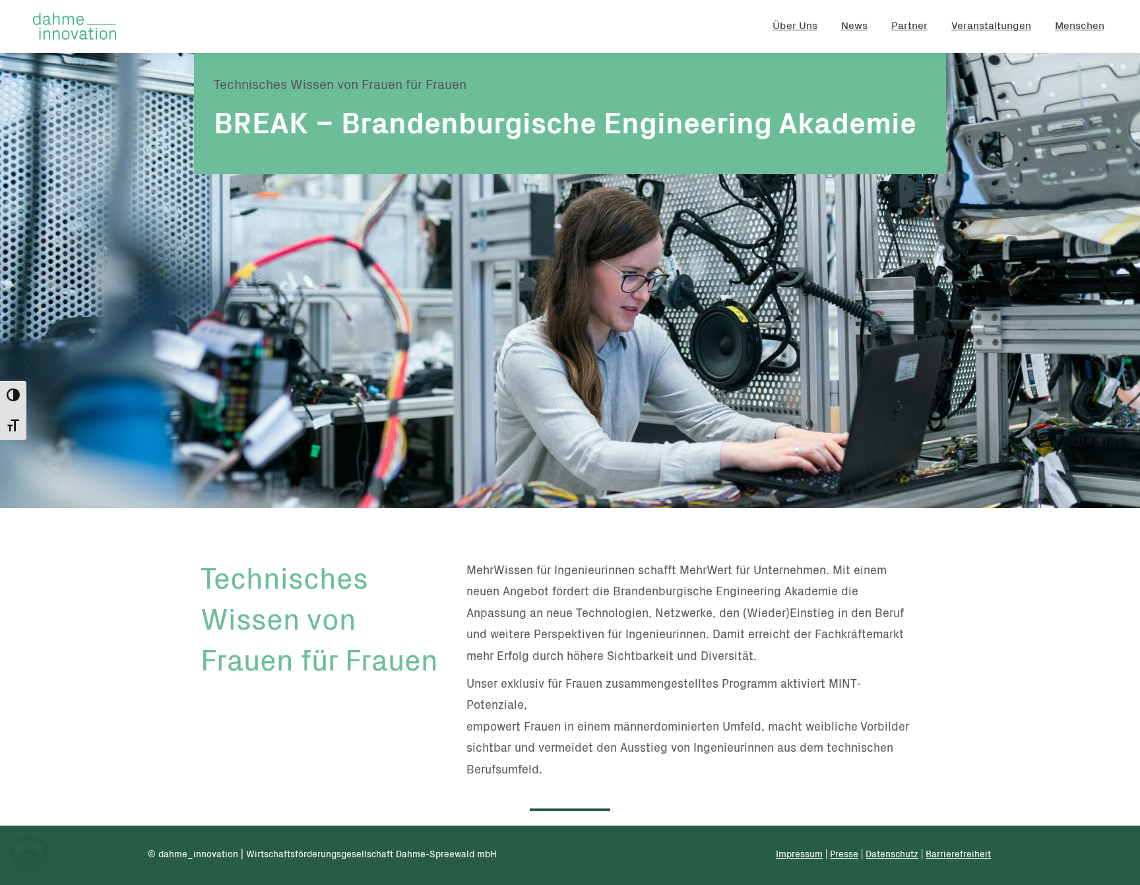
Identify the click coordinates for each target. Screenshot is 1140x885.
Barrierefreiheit (958, 855)
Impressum (799, 855)
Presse (844, 855)
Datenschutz (892, 855)
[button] (29, 856)
